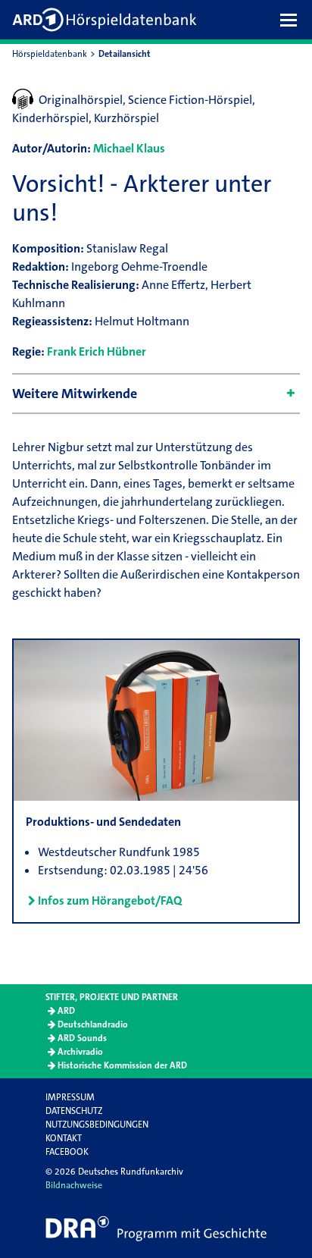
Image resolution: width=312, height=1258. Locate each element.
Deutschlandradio (93, 1024)
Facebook (67, 1152)
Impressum (70, 1097)
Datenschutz (73, 1111)
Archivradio (80, 1052)
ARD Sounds (82, 1038)
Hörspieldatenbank (49, 54)
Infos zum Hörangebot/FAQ (110, 900)
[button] (292, 19)
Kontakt (63, 1138)
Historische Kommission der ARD (122, 1065)
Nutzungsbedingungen (96, 1124)
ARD (66, 1011)
